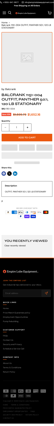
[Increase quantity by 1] (27, 127)
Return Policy (9, 372)
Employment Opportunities (15, 317)
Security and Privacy (12, 344)
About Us (7, 363)
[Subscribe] (46, 293)
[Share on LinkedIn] (15, 173)
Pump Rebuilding (10, 321)
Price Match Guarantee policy (16, 312)
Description (11, 185)
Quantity (5, 121)
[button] (9, 147)
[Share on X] (9, 173)
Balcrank (10, 89)
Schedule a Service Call (13, 348)
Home (4, 22)
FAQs (5, 335)
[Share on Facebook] (3, 173)
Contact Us (8, 340)
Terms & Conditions (12, 367)
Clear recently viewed (15, 245)
